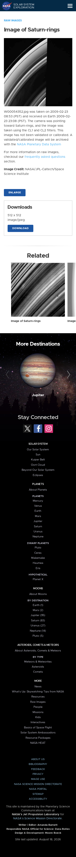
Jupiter (38, 395)
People (38, 707)
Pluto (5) (38, 636)
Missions (38, 712)
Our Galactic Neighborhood (21, 14)
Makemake (38, 558)
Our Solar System (38, 449)
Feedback (38, 769)
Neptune (38, 536)
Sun (38, 454)
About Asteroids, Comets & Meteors (38, 650)
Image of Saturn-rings (26, 321)
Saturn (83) (38, 620)
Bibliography (38, 764)
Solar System (38, 444)
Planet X (38, 579)
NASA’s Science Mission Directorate (37, 818)
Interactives (38, 722)
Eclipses (38, 475)
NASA (5, 5)
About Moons (38, 594)
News (38, 686)
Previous (8, 374)
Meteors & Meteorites (38, 661)
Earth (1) (38, 605)
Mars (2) (38, 610)
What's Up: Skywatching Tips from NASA (38, 691)
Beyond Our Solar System (38, 470)
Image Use (38, 779)
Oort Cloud (38, 465)
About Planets (38, 489)
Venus (38, 506)
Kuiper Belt (38, 459)
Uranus (38, 531)
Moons (38, 588)
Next (68, 374)
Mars (38, 516)
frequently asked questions (45, 156)
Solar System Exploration (21, 5)
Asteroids (38, 666)
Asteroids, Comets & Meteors (38, 645)
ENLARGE (15, 192)
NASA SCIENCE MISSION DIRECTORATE (38, 784)
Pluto (38, 547)
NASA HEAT (38, 743)
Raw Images (13, 20)
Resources (38, 696)
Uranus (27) (38, 625)
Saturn (38, 526)
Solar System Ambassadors (38, 732)
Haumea (38, 563)
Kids (38, 717)
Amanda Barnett (47, 825)
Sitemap (38, 794)
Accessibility (38, 799)
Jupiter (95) (38, 615)
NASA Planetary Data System (39, 144)
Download (20, 228)
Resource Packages (38, 738)
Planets (38, 484)
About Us (38, 759)
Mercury (38, 501)
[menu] (70, 6)
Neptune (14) (38, 630)
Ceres (38, 553)
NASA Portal (38, 789)
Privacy (38, 774)
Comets (38, 671)
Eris (38, 568)
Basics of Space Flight (38, 727)
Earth (37, 511)
